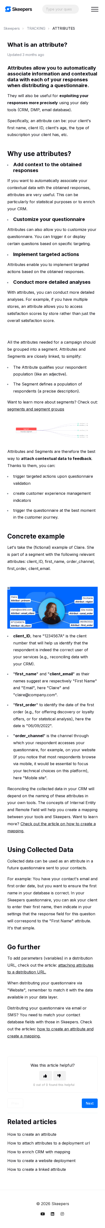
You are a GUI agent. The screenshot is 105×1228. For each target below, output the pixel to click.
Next (90, 1103)
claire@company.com (35, 694)
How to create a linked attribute (36, 1169)
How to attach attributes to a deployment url (48, 1143)
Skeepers (12, 28)
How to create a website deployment (41, 1160)
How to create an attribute (31, 1134)
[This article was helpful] (45, 1076)
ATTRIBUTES (63, 28)
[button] (94, 9)
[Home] (18, 9)
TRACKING (36, 28)
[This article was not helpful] (59, 1076)
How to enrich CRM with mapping (38, 1151)
